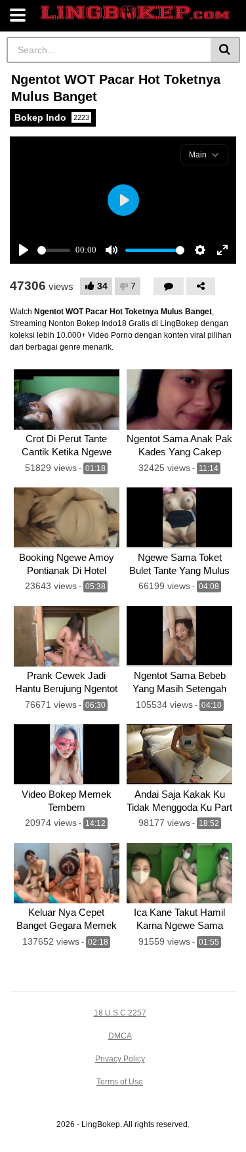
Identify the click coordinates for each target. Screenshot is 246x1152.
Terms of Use (119, 1081)
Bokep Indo (51, 117)
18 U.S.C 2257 (120, 1013)
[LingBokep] (135, 12)
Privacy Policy (120, 1058)
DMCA (120, 1035)
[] (225, 50)
